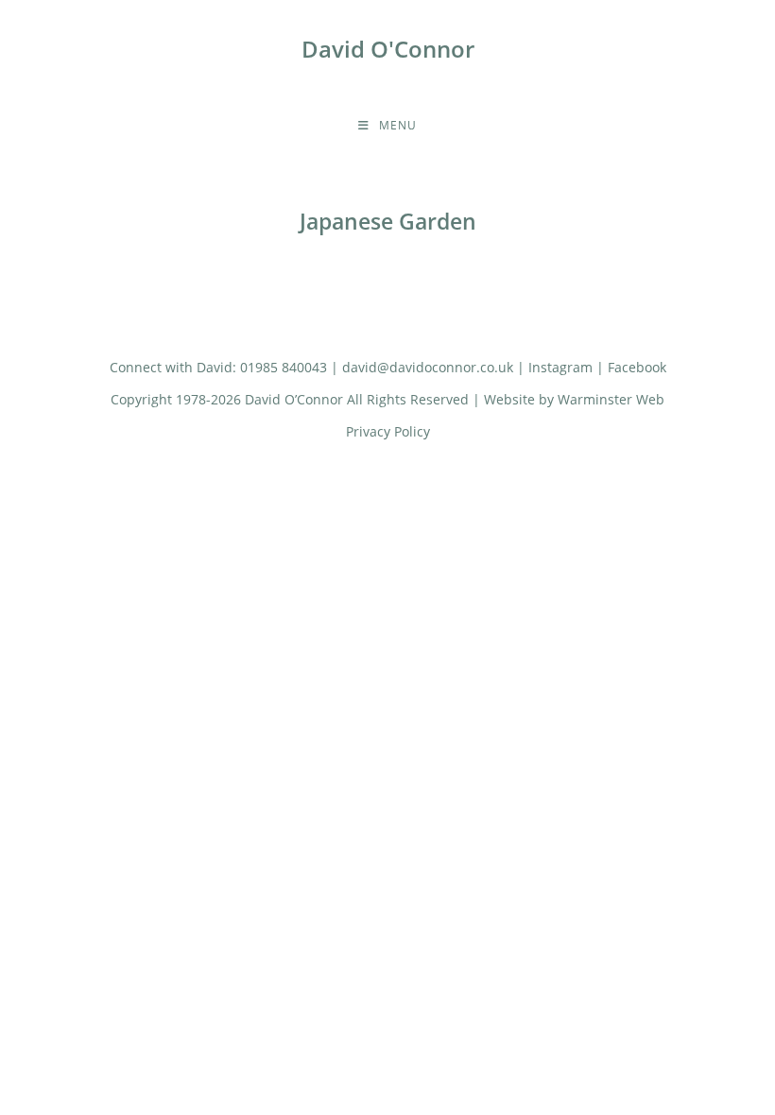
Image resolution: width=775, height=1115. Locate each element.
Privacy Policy (388, 431)
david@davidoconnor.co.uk (427, 367)
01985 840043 (283, 367)
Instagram (560, 367)
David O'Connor (387, 48)
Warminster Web (611, 399)
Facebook (637, 367)
